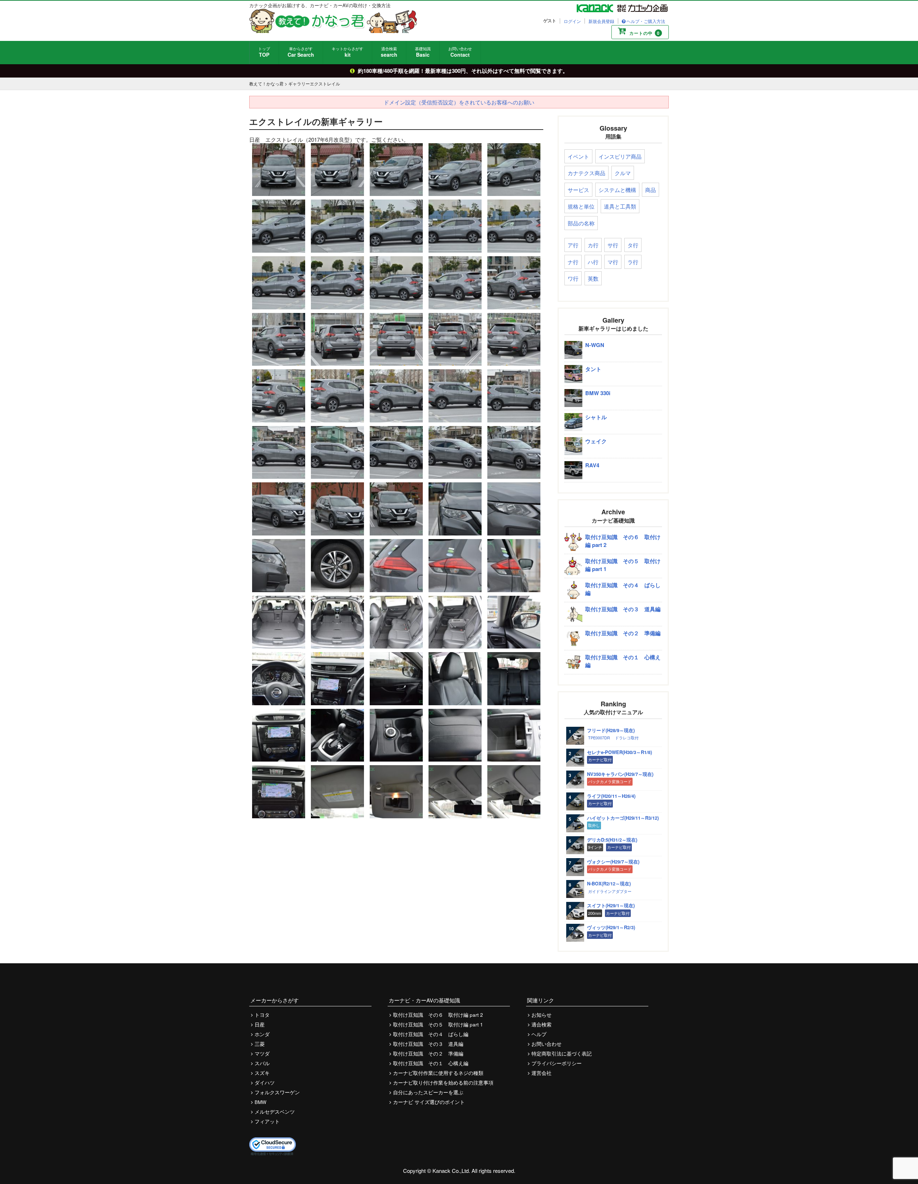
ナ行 (573, 262)
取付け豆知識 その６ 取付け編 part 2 (438, 1014)
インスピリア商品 (620, 156)
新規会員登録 (601, 21)
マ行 (612, 262)
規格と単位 (581, 206)
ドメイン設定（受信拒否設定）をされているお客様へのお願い (459, 102)
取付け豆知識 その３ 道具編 (428, 1043)
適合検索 (389, 52)
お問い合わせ (460, 52)
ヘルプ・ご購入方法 (645, 21)
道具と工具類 (620, 206)
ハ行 (593, 262)
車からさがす (301, 52)
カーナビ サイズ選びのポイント (429, 1102)
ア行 (573, 245)
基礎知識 (423, 52)
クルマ (623, 173)
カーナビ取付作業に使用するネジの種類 (438, 1073)
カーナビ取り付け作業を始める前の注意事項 (443, 1082)
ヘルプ (538, 1034)
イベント (578, 156)
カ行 (593, 245)
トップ (264, 52)
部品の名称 (581, 223)
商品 (650, 189)
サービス (578, 189)
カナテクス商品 (586, 173)
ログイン (572, 21)
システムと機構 (617, 189)
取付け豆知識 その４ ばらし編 (430, 1034)
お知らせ (541, 1014)
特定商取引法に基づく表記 (561, 1053)
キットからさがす (347, 52)
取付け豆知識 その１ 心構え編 (430, 1063)
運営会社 (541, 1073)
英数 (593, 278)
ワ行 (573, 278)
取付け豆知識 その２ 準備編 (428, 1053)
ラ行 (633, 262)
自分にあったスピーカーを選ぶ (428, 1092)
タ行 (633, 245)
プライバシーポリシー (556, 1063)
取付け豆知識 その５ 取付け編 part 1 (438, 1024)
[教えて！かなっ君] (333, 21)
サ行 (612, 245)
